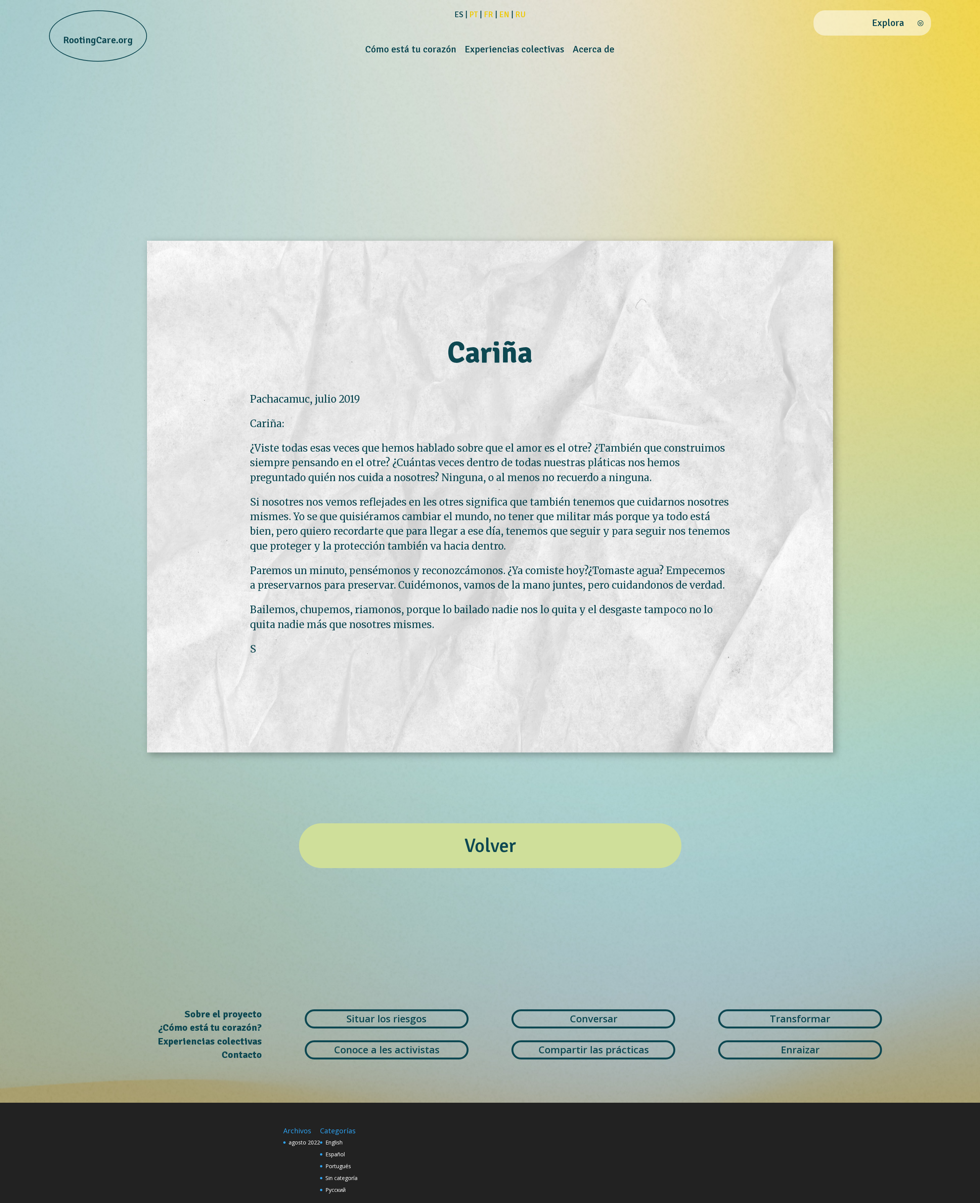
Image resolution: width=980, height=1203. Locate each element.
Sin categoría (341, 1178)
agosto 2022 (304, 1142)
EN (504, 15)
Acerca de (593, 51)
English (334, 1142)
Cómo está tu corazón (410, 51)
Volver (490, 846)
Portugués (338, 1166)
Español (335, 1154)
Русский (335, 1189)
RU (520, 15)
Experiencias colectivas (514, 51)
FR (488, 15)
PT (473, 15)
